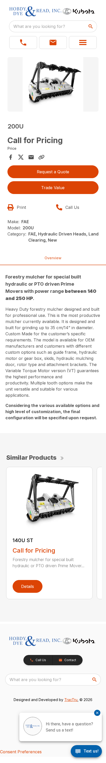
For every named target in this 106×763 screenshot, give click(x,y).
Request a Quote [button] (53, 171)
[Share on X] (21, 157)
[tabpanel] (53, 85)
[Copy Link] (41, 157)
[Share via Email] (31, 157)
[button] (23, 42)
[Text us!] (86, 751)
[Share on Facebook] (10, 157)
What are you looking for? (39, 26)
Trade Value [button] (53, 187)
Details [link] (27, 586)
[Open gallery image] (53, 84)
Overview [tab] (53, 258)
